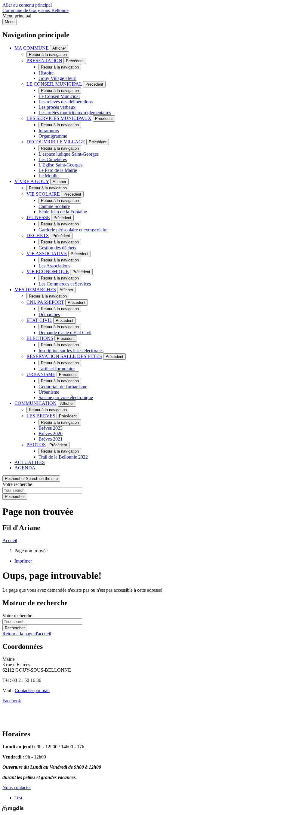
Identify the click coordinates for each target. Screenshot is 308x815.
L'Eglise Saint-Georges (60, 164)
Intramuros (48, 130)
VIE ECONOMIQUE (47, 271)
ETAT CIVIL (39, 320)
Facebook (11, 700)
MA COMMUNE (31, 47)
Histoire (46, 72)
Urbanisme (48, 392)
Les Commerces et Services (64, 283)
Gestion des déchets (57, 247)
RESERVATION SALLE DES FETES (64, 356)
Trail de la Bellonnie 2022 (63, 456)
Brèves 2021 (50, 438)
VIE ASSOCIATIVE (46, 253)
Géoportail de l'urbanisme (62, 386)
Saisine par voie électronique (65, 397)
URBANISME (40, 374)
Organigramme (52, 136)
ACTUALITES (29, 462)
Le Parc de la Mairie (57, 170)
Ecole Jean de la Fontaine (62, 211)
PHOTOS (36, 444)
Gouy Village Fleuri (57, 78)
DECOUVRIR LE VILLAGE (55, 141)
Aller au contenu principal (27, 5)
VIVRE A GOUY (31, 181)
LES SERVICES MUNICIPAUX (58, 118)
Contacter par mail (32, 690)
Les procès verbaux (56, 107)
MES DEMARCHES (35, 289)
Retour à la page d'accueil (26, 633)
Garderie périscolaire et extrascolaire (72, 229)
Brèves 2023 (50, 428)
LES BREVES (40, 415)
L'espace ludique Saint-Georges (68, 154)
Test (18, 797)
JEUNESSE (38, 217)
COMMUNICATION (35, 403)
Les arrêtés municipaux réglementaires (74, 112)
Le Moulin (48, 175)
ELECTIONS (39, 338)
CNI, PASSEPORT (45, 302)
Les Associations (54, 265)
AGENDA (24, 467)
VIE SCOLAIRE (43, 194)
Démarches (49, 314)
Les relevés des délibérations (65, 101)
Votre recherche (17, 484)
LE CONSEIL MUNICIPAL (54, 84)
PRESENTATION (44, 60)
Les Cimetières (52, 159)
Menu (9, 22)
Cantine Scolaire (54, 206)
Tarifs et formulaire (56, 368)
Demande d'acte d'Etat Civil (64, 332)
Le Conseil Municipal (59, 96)
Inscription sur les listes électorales (70, 350)
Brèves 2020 (50, 433)
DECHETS (37, 235)
